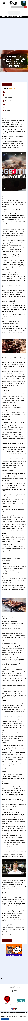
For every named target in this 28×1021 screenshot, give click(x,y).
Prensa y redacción (14, 990)
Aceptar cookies (5, 1018)
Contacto (14, 986)
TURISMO (7, 16)
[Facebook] (12, 1009)
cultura (16, 122)
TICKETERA (2, 16)
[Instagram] (16, 1009)
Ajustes (12, 1018)
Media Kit (14, 991)
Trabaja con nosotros (14, 989)
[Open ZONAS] (7, 7)
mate (11, 763)
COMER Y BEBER (13, 16)
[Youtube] (14, 1009)
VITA (24, 16)
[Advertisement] (14, 33)
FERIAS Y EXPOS (20, 16)
